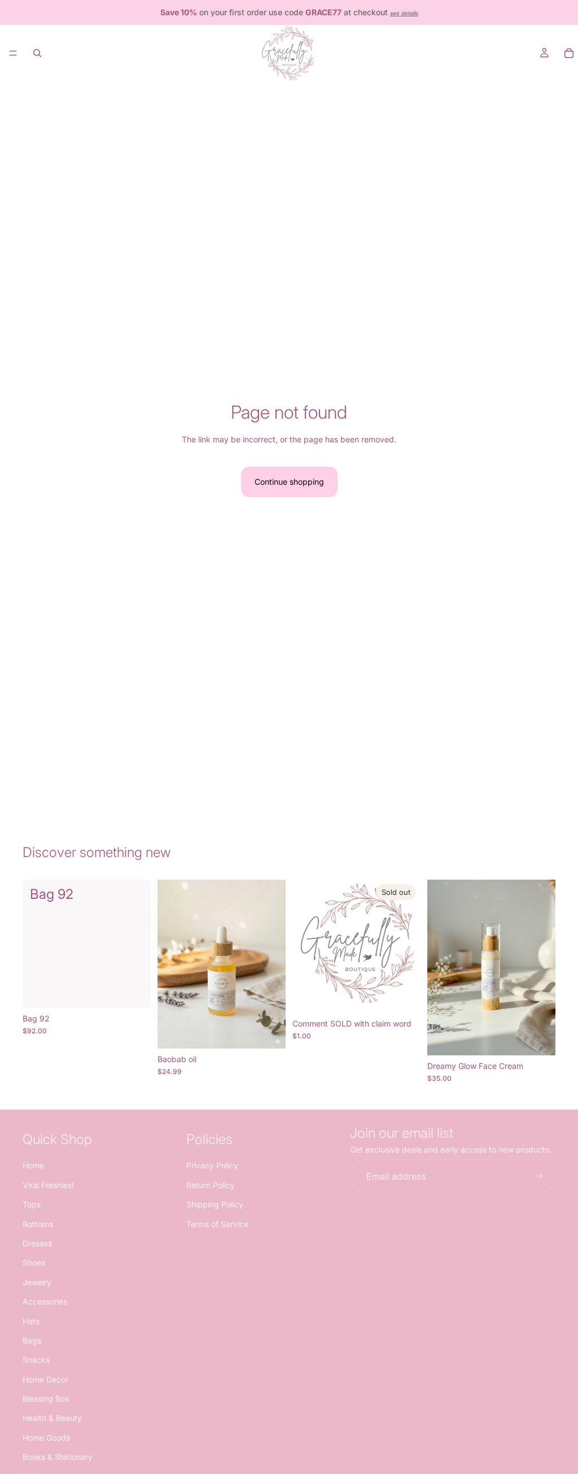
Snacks (36, 1360)
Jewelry (37, 1282)
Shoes (34, 1263)
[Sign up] (538, 1177)
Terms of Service (217, 1224)
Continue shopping (289, 481)
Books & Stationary (58, 1457)
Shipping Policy (214, 1205)
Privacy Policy (212, 1166)
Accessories (45, 1301)
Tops (32, 1205)
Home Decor (45, 1379)
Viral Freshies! (48, 1185)
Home (33, 1166)
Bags (32, 1340)
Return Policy (210, 1185)
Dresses (37, 1243)
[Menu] (13, 53)
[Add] (133, 990)
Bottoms (38, 1224)
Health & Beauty (52, 1418)
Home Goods (46, 1437)
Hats (31, 1321)
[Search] (37, 53)
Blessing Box (46, 1398)
